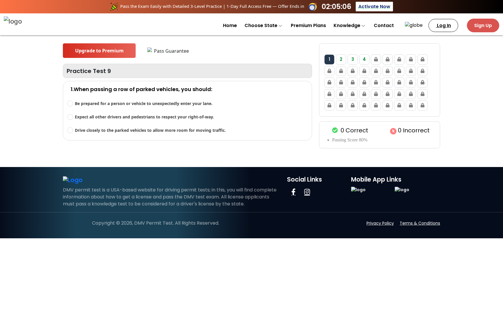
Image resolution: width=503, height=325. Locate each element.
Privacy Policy (380, 223)
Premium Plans (308, 25)
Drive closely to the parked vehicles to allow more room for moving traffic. (150, 130)
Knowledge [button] (348, 25)
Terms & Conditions (420, 223)
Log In (443, 25)
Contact (384, 25)
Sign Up (483, 25)
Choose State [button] (262, 25)
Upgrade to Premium (99, 50)
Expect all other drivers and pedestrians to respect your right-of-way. (144, 117)
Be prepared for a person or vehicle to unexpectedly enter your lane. (143, 103)
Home (230, 25)
